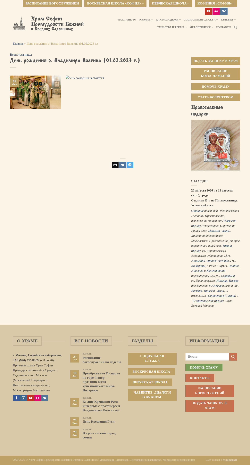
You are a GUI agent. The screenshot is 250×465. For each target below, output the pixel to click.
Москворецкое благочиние (178, 459)
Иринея (211, 260)
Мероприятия (200, 27)
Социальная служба (199, 19)
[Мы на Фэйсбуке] (16, 398)
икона (196, 225)
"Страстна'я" (216, 295)
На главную (127, 19)
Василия (196, 290)
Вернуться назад (21, 54)
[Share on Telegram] (130, 165)
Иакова (233, 280)
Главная (18, 43)
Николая (221, 280)
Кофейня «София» (214, 3)
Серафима (228, 275)
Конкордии (198, 265)
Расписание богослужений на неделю (102, 360)
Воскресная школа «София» (114, 3)
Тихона (227, 245)
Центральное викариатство (145, 459)
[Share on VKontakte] (122, 165)
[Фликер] (216, 11)
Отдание (197, 210)
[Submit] (233, 356)
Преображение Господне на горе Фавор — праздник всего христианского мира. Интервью (101, 381)
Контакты (223, 27)
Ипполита (198, 260)
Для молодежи (167, 19)
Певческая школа (169, 3)
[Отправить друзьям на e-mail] (115, 165)
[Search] (235, 27)
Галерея (227, 19)
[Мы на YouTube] (208, 11)
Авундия (223, 260)
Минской (209, 290)
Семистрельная (203, 300)
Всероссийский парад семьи (99, 435)
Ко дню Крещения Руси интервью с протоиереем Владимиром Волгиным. (101, 406)
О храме (145, 19)
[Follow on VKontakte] (224, 11)
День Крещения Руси (98, 421)
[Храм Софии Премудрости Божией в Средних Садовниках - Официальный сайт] (19, 23)
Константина (215, 270)
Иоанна (234, 265)
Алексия (216, 285)
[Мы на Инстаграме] (23, 398)
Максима (230, 220)
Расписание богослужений (52, 3)
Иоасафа (197, 270)
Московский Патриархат (113, 459)
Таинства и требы (170, 27)
